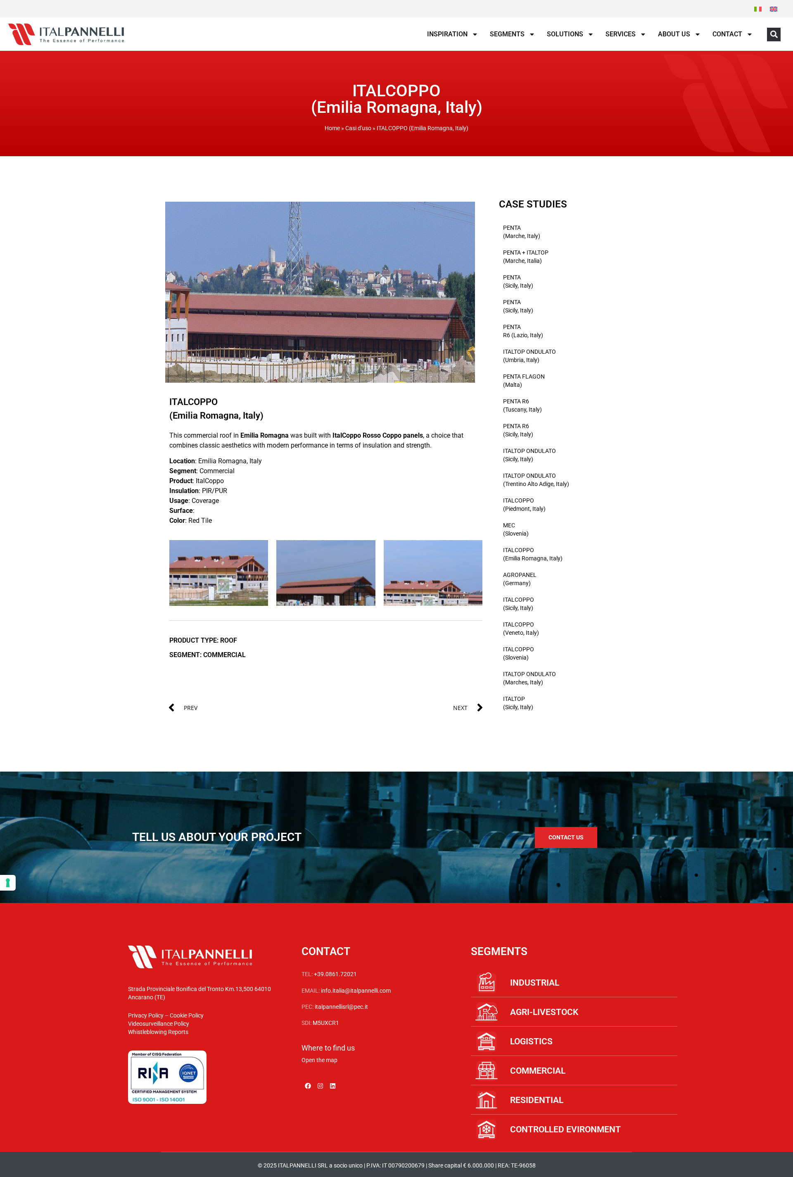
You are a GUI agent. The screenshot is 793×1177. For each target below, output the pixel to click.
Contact (727, 34)
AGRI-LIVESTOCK (544, 1012)
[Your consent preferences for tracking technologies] (8, 883)
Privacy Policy (146, 1015)
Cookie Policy (187, 1015)
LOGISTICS (531, 1041)
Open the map (319, 1060)
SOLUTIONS (565, 34)
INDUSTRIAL (534, 983)
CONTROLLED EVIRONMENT (565, 1129)
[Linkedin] (332, 1085)
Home (332, 128)
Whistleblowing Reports (158, 1032)
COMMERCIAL (537, 1071)
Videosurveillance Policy (158, 1023)
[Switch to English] (773, 8)
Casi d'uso (358, 128)
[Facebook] (308, 1085)
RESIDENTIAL (536, 1100)
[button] (774, 34)
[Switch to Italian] (758, 8)
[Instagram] (320, 1085)
